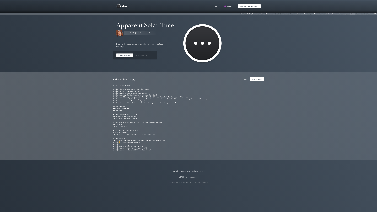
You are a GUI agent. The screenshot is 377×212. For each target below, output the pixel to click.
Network (321, 14)
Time (352, 14)
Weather (369, 14)
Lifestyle (309, 14)
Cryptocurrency (254, 14)
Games (299, 14)
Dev (262, 14)
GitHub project (178, 171)
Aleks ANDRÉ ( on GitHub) (140, 33)
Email (277, 14)
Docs (216, 6)
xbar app (144, 55)
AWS (240, 14)
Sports (341, 14)
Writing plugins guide (195, 171)
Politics (328, 14)
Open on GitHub (257, 79)
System (347, 14)
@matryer (194, 177)
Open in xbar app (125, 55)
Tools (357, 14)
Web (374, 14)
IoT (304, 14)
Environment (284, 14)
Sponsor (228, 6)
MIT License (183, 177)
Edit (245, 79)
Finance (292, 14)
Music (315, 14)
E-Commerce (269, 14)
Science (334, 14)
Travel (363, 14)
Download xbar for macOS (249, 6)
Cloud (246, 14)
